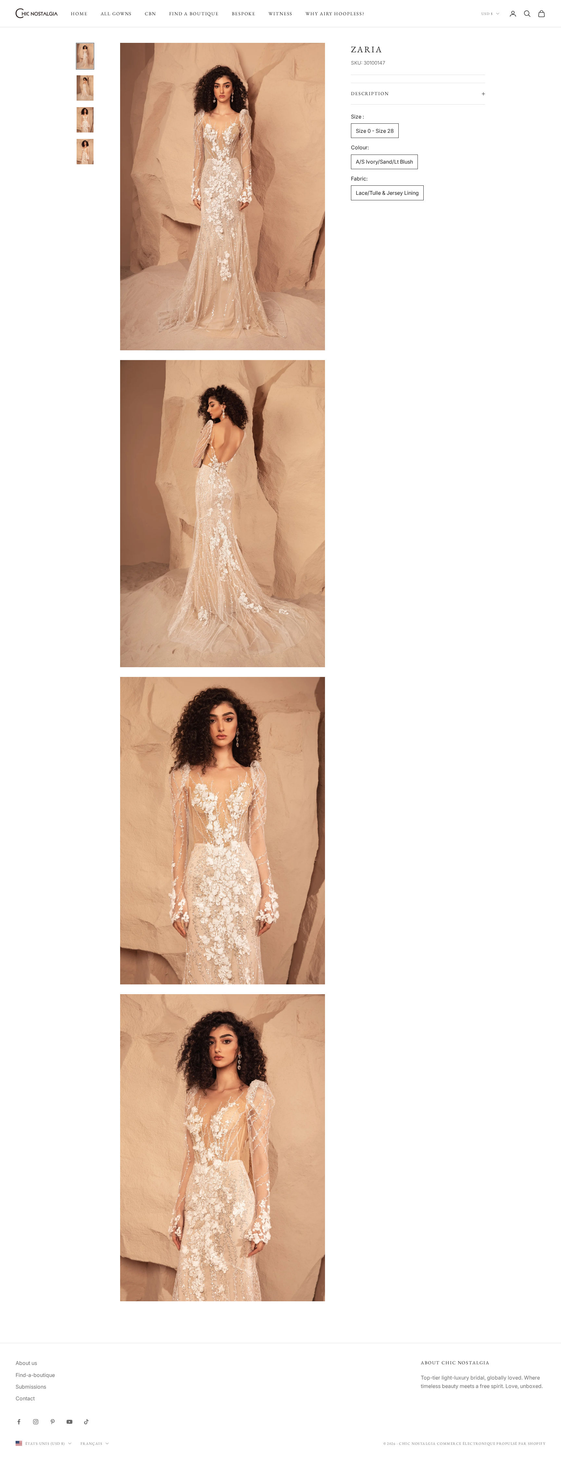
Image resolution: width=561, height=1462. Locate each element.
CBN (150, 13)
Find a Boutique (194, 13)
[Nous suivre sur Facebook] (19, 1421)
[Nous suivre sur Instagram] (35, 1421)
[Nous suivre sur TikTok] (86, 1421)
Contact (25, 1398)
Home (79, 13)
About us (26, 1363)
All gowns (116, 13)
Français (91, 1443)
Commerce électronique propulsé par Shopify (491, 1443)
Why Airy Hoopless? (335, 13)
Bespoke (244, 13)
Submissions (31, 1386)
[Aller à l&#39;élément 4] (85, 151)
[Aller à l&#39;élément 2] (85, 88)
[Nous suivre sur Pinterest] (52, 1421)
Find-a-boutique (35, 1375)
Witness (280, 13)
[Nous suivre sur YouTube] (69, 1421)
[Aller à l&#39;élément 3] (85, 119)
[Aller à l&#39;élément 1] (85, 56)
